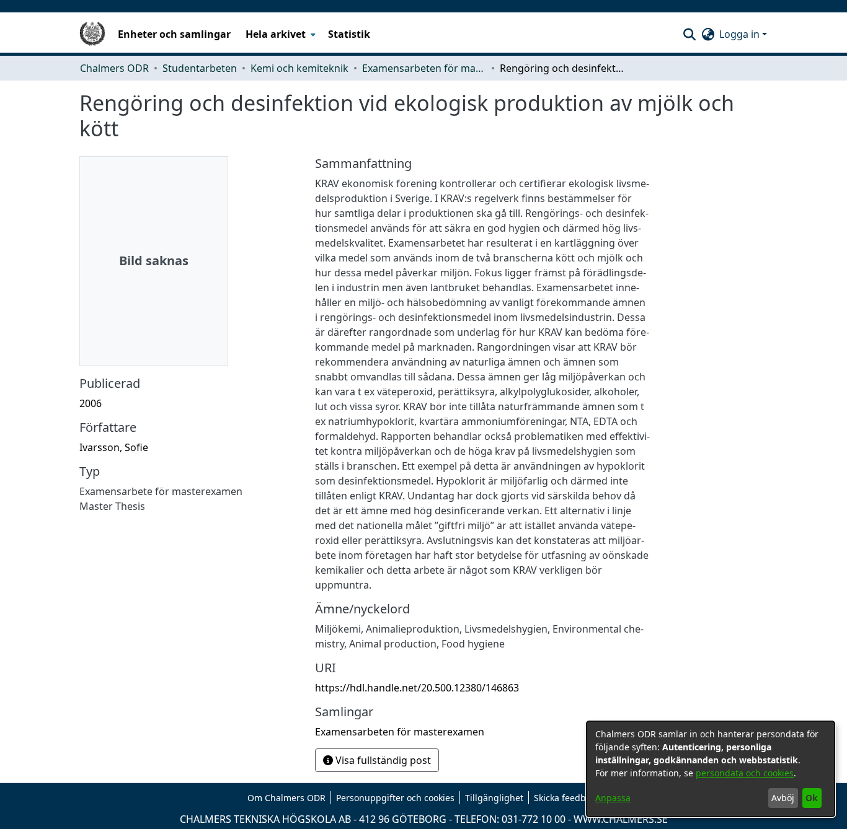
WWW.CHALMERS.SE (621, 819)
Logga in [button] (740, 34)
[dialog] (711, 769)
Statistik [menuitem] (349, 34)
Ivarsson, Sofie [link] (113, 447)
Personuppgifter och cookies (395, 798)
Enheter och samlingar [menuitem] (174, 34)
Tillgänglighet (494, 798)
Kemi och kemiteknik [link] (299, 68)
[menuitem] (279, 34)
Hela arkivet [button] (276, 34)
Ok (811, 798)
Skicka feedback (567, 798)
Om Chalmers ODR (286, 798)
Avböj (782, 798)
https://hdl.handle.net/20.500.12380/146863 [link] (417, 688)
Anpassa (613, 798)
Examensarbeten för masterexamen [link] (424, 68)
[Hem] (92, 34)
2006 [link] (90, 403)
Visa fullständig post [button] (382, 760)
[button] (689, 34)
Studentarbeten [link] (199, 68)
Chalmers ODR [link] (114, 68)
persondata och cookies (745, 773)
